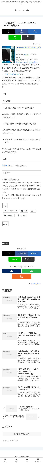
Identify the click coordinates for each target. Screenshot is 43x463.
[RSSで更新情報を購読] (21, 276)
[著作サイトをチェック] (11, 271)
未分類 (6, 243)
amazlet (26, 54)
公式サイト (6, 166)
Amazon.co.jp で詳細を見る (27, 62)
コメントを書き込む (21, 434)
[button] (28, 37)
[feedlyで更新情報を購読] (31, 271)
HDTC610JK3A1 (12, 74)
